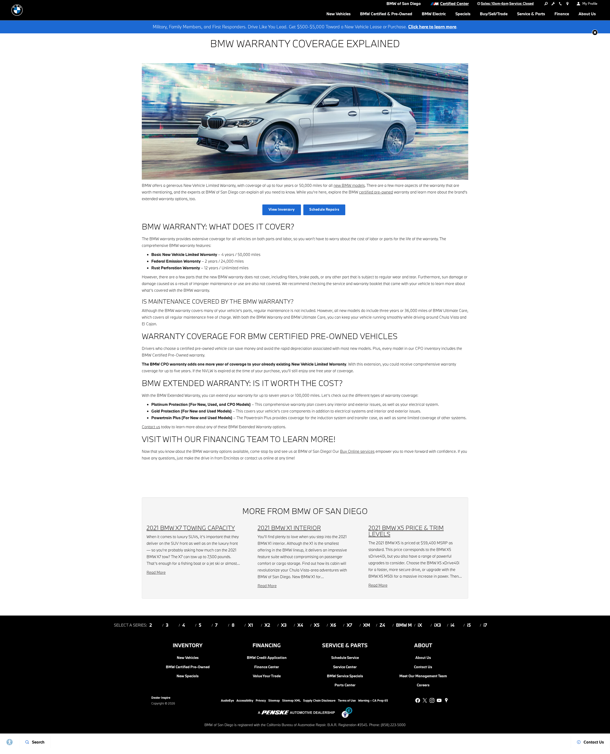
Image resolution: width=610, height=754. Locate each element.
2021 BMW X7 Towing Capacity (191, 528)
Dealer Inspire (160, 697)
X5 (317, 625)
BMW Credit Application (267, 657)
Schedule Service (345, 657)
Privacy (261, 700)
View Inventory (282, 209)
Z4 (382, 625)
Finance (561, 13)
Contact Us (423, 667)
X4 (300, 625)
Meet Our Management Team (423, 676)
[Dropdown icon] (545, 3)
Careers (423, 685)
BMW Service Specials (345, 676)
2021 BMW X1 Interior (289, 528)
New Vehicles (338, 13)
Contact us (151, 426)
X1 (250, 625)
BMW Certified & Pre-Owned (386, 13)
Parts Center (345, 685)
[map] (446, 700)
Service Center (345, 667)
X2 (267, 625)
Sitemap (274, 700)
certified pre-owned (376, 191)
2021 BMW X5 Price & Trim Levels (406, 531)
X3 (284, 625)
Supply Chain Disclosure (319, 700)
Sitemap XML (291, 700)
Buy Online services (357, 451)
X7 (349, 625)
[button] (595, 33)
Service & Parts (531, 13)
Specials (462, 13)
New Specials (188, 676)
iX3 (437, 625)
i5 (469, 625)
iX (420, 625)
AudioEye (227, 700)
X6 (333, 625)
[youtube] (439, 700)
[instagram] (432, 700)
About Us (587, 13)
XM (366, 625)
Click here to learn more (432, 27)
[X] (424, 700)
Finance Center (266, 667)
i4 (452, 625)
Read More (156, 572)
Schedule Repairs (324, 209)
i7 (485, 625)
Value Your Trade (267, 676)
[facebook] (417, 700)
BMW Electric (434, 13)
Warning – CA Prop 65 (373, 700)
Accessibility (244, 700)
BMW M (404, 625)
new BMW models (349, 185)
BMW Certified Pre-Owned (188, 667)
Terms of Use (347, 700)
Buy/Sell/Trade (494, 13)
